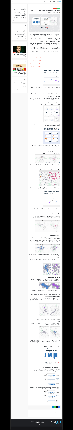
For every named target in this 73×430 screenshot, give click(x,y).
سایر (38, 1)
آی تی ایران (58, 5)
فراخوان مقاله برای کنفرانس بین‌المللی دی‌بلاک (20, 85)
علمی (55, 5)
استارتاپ (50, 1)
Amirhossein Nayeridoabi (55, 12)
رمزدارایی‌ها (24, 79)
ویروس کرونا (52, 5)
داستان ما (16, 428)
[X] (42, 424)
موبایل (47, 1)
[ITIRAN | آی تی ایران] (59, 1)
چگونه (41, 1)
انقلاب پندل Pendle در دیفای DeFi (21, 88)
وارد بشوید (53, 414)
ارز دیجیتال (44, 1)
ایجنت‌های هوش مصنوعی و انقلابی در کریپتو (20, 82)
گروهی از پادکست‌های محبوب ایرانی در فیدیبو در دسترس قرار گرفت (20, 73)
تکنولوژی (54, 1)
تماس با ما (13, 428)
